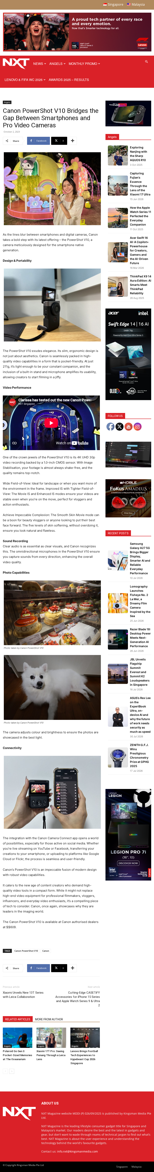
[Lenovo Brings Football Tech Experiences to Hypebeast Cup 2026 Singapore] (85, 1038)
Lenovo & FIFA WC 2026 (24, 79)
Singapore (122, 1166)
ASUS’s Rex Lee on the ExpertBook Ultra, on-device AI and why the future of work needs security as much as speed (140, 714)
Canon (45, 950)
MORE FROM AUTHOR (49, 1019)
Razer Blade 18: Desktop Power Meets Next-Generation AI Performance (140, 637)
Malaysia (137, 1166)
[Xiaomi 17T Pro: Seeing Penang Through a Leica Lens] (51, 1038)
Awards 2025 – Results (69, 79)
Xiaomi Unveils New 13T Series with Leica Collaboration (23, 995)
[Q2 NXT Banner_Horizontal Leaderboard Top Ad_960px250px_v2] (77, 50)
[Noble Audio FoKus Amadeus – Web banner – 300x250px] (128, 516)
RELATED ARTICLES (17, 1019)
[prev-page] (5, 1071)
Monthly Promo (83, 63)
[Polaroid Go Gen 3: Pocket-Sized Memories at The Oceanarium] (17, 1038)
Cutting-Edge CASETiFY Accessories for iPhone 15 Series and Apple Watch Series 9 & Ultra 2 (77, 999)
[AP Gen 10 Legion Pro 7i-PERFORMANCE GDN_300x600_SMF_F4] (128, 879)
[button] (146, 62)
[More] (72, 141)
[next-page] (11, 1071)
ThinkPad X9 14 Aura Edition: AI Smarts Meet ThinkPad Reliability (140, 285)
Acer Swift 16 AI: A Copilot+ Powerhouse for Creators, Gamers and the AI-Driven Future (139, 250)
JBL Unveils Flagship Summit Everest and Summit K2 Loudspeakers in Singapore (140, 672)
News (38, 63)
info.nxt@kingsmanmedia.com (77, 1151)
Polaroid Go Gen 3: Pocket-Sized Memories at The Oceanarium (17, 1055)
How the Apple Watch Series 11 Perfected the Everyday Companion (140, 216)
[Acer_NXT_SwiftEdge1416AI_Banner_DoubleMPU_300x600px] (128, 399)
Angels (56, 63)
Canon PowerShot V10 (26, 950)
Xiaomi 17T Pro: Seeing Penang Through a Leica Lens (50, 1055)
